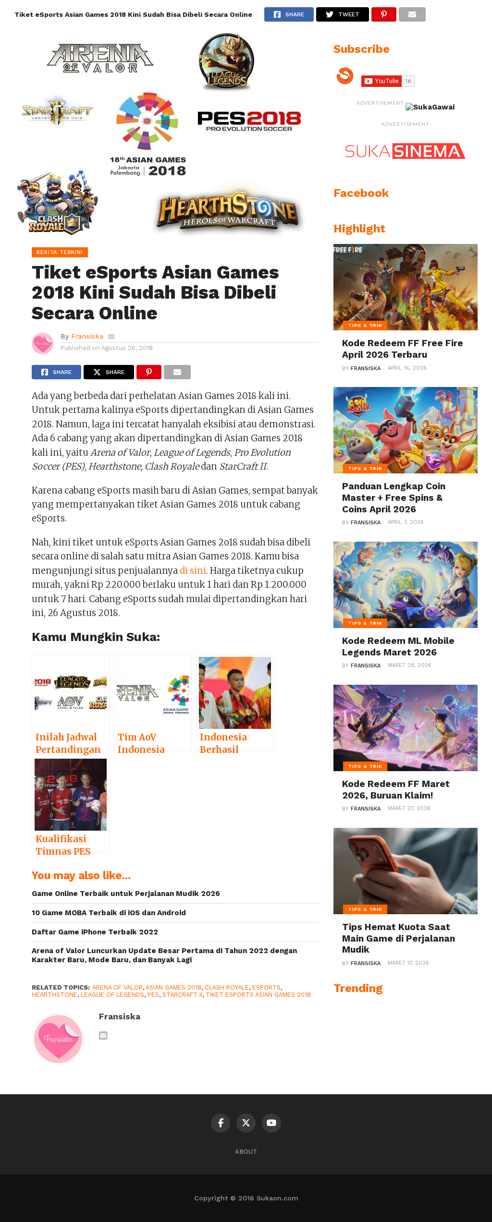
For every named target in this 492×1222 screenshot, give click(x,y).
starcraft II (182, 994)
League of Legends (112, 994)
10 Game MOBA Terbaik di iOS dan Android (109, 912)
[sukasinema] (405, 168)
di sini (193, 570)
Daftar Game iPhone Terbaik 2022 (95, 932)
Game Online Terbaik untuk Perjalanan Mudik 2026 (126, 893)
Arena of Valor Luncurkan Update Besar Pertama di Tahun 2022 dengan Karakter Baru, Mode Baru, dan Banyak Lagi (164, 955)
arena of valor (117, 987)
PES (153, 994)
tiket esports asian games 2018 (258, 994)
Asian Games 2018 (173, 987)
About (246, 1151)
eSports (266, 987)
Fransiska (87, 336)
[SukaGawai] (430, 107)
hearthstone (54, 994)
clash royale (227, 987)
